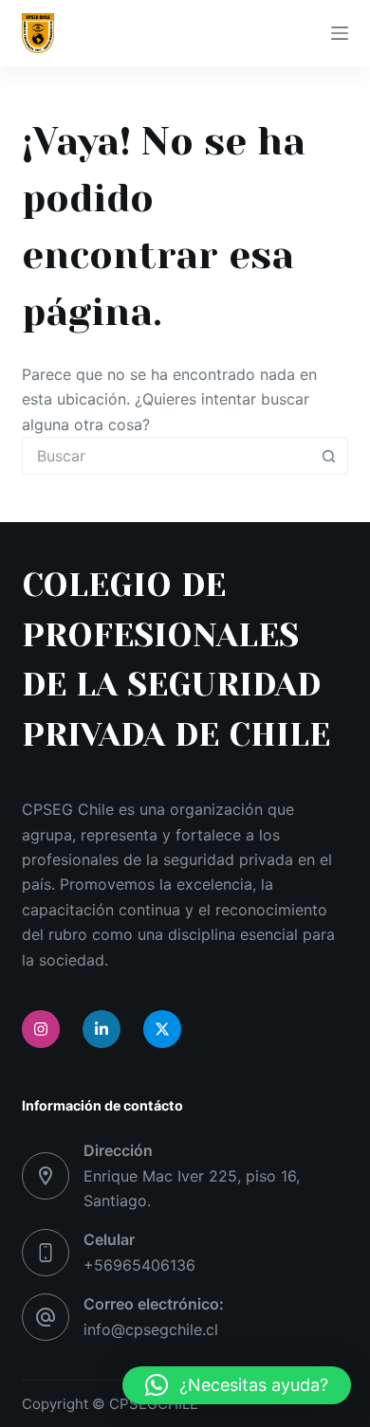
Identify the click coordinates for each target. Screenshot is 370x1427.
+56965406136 (139, 1264)
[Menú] (339, 33)
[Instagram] (41, 1029)
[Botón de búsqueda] (329, 456)
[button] (236, 1385)
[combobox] (166, 456)
